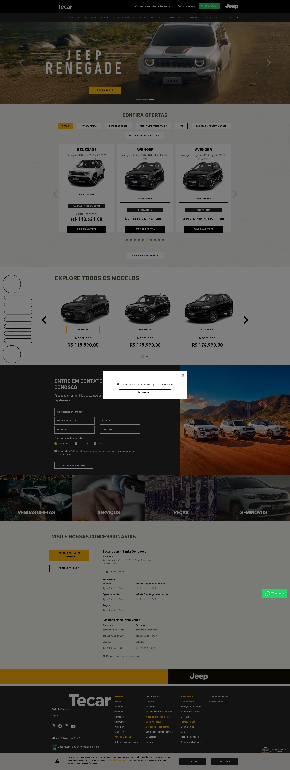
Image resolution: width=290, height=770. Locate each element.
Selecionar (144, 392)
